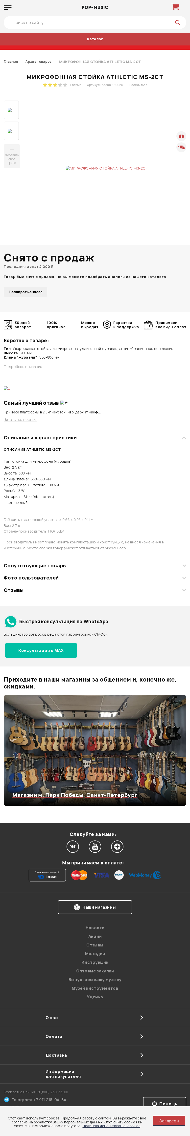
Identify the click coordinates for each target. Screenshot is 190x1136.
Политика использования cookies (111, 1126)
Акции (95, 936)
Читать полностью (20, 419)
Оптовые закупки (95, 971)
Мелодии (95, 953)
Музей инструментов (95, 988)
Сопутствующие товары (35, 565)
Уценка (95, 997)
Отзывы (14, 590)
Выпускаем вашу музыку (95, 979)
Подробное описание (23, 366)
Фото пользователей (31, 578)
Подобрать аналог (25, 291)
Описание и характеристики (40, 437)
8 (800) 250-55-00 (53, 1092)
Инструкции (94, 962)
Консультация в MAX (41, 650)
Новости (95, 927)
